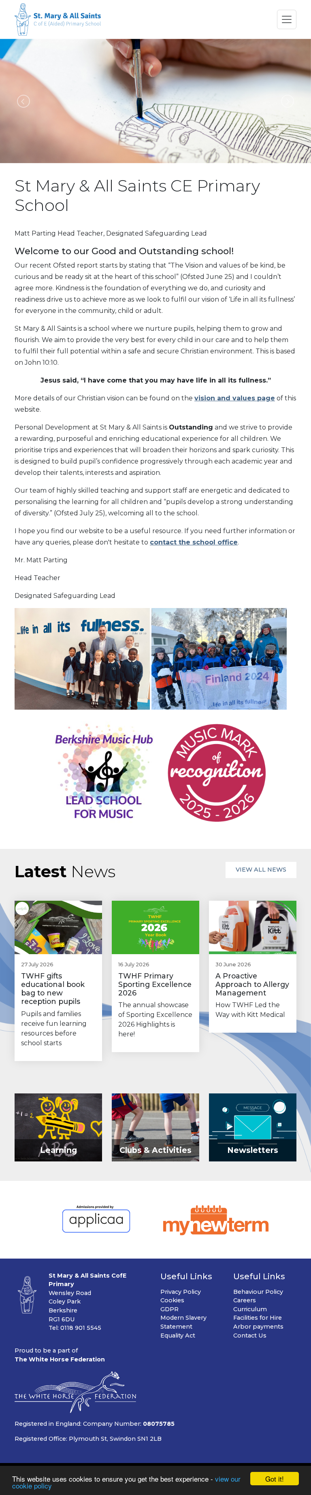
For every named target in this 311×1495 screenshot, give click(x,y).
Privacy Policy (180, 1291)
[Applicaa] (96, 1219)
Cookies (172, 1300)
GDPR (169, 1309)
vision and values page (234, 398)
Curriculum (250, 1309)
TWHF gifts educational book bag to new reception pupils (53, 989)
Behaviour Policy (258, 1291)
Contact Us (249, 1335)
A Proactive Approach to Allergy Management (252, 984)
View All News (261, 869)
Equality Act (177, 1335)
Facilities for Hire (257, 1317)
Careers (244, 1300)
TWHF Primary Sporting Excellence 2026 (155, 984)
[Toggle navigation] (286, 19)
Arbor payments (258, 1326)
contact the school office (194, 542)
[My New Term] (216, 1219)
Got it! (274, 1479)
